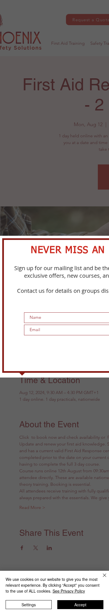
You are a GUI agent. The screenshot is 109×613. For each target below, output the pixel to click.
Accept (80, 604)
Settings (29, 604)
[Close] (101, 578)
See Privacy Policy (69, 591)
